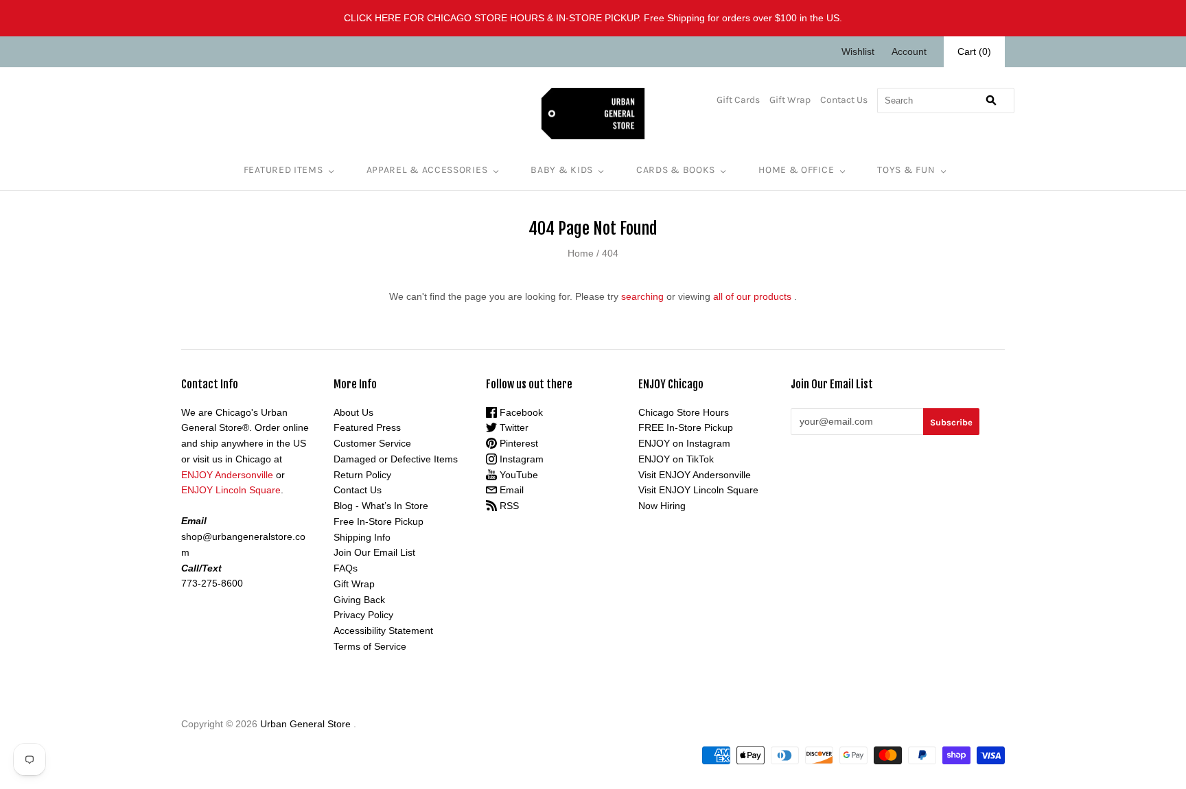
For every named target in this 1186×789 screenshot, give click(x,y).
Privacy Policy (363, 614)
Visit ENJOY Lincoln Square (698, 489)
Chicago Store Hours (683, 412)
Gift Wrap (790, 100)
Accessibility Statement (383, 630)
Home (581, 253)
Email (510, 489)
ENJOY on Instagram (684, 443)
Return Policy (362, 474)
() (974, 51)
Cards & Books (675, 170)
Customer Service (372, 443)
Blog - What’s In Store (381, 505)
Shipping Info (362, 537)
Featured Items (283, 170)
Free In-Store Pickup (378, 521)
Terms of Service (370, 646)
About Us (353, 412)
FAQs (346, 568)
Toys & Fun (906, 170)
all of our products (752, 296)
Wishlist (857, 51)
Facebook (520, 412)
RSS (508, 505)
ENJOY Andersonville (227, 474)
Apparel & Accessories (427, 170)
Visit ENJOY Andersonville (694, 474)
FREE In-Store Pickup (685, 427)
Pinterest (517, 443)
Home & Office (796, 170)
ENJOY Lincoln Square (231, 489)
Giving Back (359, 599)
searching (642, 296)
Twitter (512, 427)
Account (909, 51)
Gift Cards (738, 100)
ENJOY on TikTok (676, 459)
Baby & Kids (562, 170)
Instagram (520, 459)
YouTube (517, 474)
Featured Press (367, 427)
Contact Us (844, 100)
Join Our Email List (374, 552)
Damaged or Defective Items (396, 459)
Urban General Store (305, 723)
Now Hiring (662, 505)
